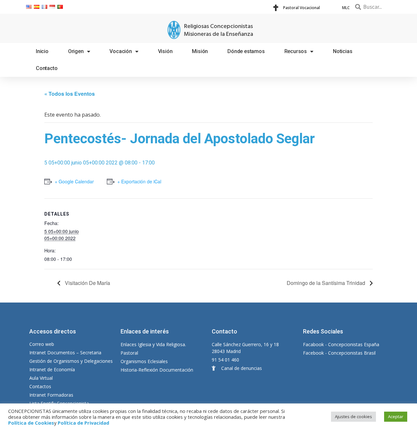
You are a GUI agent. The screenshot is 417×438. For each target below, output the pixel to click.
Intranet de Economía (52, 369)
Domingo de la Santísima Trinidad (327, 283)
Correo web (41, 344)
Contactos (40, 386)
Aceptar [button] (395, 416)
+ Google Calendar (74, 181)
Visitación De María (87, 283)
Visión (165, 51)
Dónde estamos (246, 51)
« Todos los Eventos (69, 93)
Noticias (342, 51)
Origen (76, 51)
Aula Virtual (41, 378)
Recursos (295, 51)
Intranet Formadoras (51, 395)
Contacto (46, 68)
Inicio (42, 51)
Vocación (120, 51)
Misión (200, 51)
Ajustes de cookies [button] (353, 416)
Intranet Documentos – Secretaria (65, 352)
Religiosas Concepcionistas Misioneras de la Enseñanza (218, 30)
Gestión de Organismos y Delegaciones (71, 361)
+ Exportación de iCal (139, 181)
